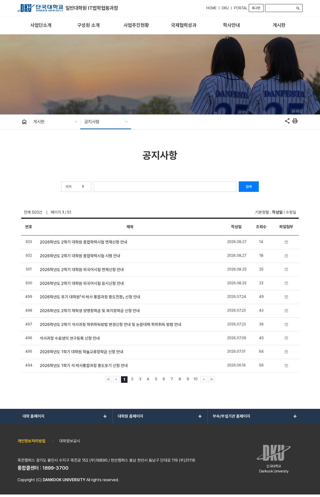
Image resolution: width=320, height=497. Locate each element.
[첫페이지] (108, 379)
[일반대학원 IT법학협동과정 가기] (40, 8)
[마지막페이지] (211, 379)
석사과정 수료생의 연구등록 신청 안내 (70, 338)
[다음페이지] (203, 379)
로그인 (256, 8)
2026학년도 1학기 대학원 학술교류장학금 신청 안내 (81, 351)
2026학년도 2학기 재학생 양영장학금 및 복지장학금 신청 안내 (90, 310)
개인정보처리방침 (32, 441)
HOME (211, 8)
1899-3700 (55, 468)
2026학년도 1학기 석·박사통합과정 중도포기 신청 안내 (84, 365)
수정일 (291, 212)
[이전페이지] (116, 379)
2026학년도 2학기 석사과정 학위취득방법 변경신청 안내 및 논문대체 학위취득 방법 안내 (110, 324)
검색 (249, 187)
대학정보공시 (69, 441)
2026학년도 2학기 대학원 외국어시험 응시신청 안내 (82, 283)
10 (196, 379)
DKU (225, 8)
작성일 (277, 212)
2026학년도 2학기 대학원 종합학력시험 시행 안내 (80, 256)
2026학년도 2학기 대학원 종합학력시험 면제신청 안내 (83, 242)
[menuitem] (41, 25)
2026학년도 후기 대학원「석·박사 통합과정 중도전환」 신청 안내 (90, 297)
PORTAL (240, 8)
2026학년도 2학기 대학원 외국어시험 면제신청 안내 (82, 269)
